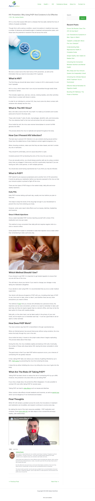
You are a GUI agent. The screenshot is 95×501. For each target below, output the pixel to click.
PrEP (19, 304)
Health (46, 4)
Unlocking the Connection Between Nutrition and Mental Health (76, 64)
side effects (27, 388)
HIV (53, 4)
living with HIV (23, 411)
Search (69, 15)
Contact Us (81, 4)
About (10, 449)
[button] (48, 4)
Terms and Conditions (47, 497)
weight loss (55, 392)
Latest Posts (15, 449)
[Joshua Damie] (12, 455)
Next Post (55, 481)
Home (39, 4)
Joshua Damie (20, 452)
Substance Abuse (62, 4)
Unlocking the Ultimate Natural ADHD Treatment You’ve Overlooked (76, 79)
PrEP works (15, 361)
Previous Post (14, 481)
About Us (73, 4)
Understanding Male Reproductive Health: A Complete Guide (74, 49)
